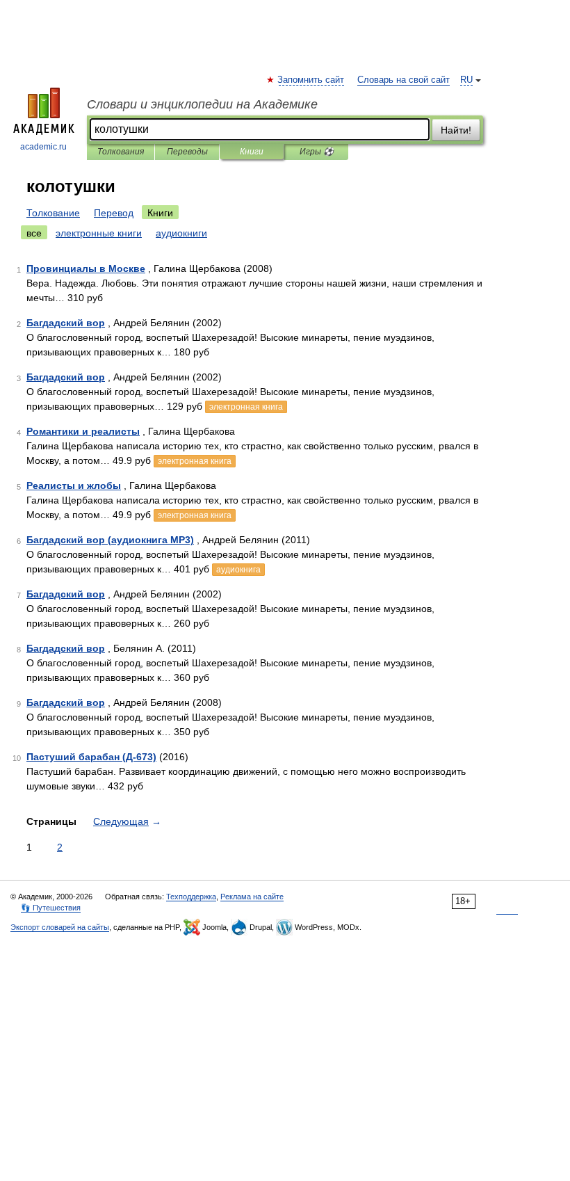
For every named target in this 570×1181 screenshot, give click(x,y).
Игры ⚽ (317, 151)
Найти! (456, 130)
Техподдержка (191, 896)
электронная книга (246, 407)
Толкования (120, 151)
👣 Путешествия (51, 907)
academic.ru (43, 147)
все (34, 233)
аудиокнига (238, 570)
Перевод (113, 212)
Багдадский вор (65, 322)
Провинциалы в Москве (85, 268)
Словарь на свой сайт (403, 80)
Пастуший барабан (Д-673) (91, 756)
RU (466, 80)
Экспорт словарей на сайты (59, 927)
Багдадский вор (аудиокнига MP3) (110, 539)
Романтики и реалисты (83, 431)
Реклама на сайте (252, 896)
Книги (251, 151)
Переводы (187, 151)
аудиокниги (181, 233)
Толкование (53, 212)
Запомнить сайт (311, 80)
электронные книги (99, 233)
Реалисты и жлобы (73, 485)
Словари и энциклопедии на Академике (202, 104)
